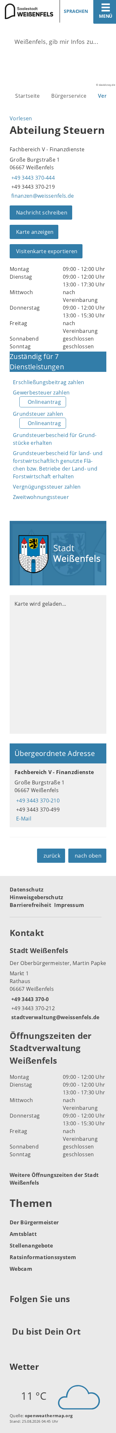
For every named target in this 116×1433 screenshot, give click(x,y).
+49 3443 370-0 (29, 999)
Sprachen (76, 11)
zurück (52, 855)
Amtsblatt (23, 1234)
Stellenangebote (31, 1245)
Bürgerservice (68, 95)
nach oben (88, 855)
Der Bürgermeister (34, 1222)
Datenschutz (27, 889)
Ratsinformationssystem (43, 1257)
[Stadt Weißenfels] (58, 983)
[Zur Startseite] (26, 11)
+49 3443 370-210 (37, 800)
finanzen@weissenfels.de (42, 195)
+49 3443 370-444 (32, 177)
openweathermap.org (49, 1415)
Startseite (27, 95)
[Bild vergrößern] (58, 553)
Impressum (69, 905)
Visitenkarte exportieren (47, 251)
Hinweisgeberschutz (36, 897)
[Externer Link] (16, 1315)
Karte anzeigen (34, 231)
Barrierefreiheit (30, 905)
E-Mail (23, 818)
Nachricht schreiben (41, 212)
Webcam (21, 1268)
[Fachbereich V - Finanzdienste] (58, 795)
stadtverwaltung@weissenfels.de (55, 1017)
